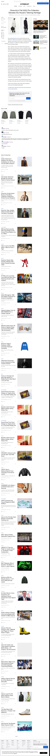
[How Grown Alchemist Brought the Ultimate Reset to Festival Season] (24, 181)
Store (34, 6)
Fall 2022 (30, 41)
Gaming (2, 258)
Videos (7, 741)
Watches (2, 483)
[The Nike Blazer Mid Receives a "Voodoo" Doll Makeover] (24, 712)
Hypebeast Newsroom (5, 202)
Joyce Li (3, 169)
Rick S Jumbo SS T (19, 121)
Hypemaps (23, 743)
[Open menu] (1, 4)
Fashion (15, 6)
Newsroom (29, 743)
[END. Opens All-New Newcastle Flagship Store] (24, 537)
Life (17, 744)
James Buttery (4, 302)
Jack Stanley (3, 539)
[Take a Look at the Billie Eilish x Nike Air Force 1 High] (24, 249)
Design (2, 323)
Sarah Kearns (4, 238)
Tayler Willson (4, 477)
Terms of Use (19, 100)
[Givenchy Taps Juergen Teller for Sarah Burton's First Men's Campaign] (24, 216)
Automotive (2, 591)
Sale (17, 748)
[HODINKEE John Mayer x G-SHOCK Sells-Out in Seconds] (24, 489)
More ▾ (17, 736)
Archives (18, 746)
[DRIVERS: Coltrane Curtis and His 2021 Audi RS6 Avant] (24, 457)
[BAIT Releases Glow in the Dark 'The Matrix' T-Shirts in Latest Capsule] (24, 566)
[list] (20, 26)
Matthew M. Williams (12, 39)
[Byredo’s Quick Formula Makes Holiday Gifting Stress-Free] (24, 411)
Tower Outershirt (3, 121)
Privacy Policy (23, 100)
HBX (22, 745)
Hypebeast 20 (8, 747)
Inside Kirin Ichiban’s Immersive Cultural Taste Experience (39, 31)
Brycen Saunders (3, 27)
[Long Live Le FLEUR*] (36, 48)
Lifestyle (2, 748)
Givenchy (6, 43)
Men (17, 741)
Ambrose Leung (4, 620)
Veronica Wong (4, 555)
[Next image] (30, 26)
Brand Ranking (13, 742)
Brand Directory (13, 744)
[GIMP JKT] (28, 114)
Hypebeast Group (29, 742)
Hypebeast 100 (8, 745)
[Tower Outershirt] (4, 114)
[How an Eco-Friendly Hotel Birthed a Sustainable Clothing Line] (24, 522)
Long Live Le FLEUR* (43, 47)
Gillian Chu (3, 569)
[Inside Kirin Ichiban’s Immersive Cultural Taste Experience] (40, 25)
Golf (17, 745)
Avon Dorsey (3, 268)
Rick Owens (2, 120)
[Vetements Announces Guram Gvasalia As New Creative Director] (24, 364)
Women (18, 743)
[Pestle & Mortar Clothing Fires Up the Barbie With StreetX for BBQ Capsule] (24, 616)
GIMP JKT (26, 121)
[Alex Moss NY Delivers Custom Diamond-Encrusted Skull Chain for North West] (36, 37)
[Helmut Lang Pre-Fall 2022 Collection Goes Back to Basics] (24, 698)
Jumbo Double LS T (11, 121)
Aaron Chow (3, 715)
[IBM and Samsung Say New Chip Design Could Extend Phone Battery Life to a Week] (24, 233)
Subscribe (28, 98)
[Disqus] (16, 139)
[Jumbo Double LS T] (12, 114)
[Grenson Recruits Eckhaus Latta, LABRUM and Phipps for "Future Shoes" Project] (24, 632)
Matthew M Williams (15, 104)
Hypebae (23, 744)
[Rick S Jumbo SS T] (20, 114)
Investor (28, 747)
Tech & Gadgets (3, 498)
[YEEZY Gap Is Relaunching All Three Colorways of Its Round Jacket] (24, 473)
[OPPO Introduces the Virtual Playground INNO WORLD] (24, 505)
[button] (2, 23)
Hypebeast (23, 741)
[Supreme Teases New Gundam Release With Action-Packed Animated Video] (24, 264)
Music (2, 642)
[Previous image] (10, 26)
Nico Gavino (3, 221)
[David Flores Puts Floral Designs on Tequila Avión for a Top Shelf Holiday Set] (24, 395)
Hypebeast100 (29, 6)
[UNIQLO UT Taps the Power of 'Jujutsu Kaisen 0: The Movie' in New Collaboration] (24, 551)
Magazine (7, 743)
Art (1, 744)
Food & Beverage (3, 389)
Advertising (29, 748)
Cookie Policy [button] (31, 752)
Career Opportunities (29, 746)
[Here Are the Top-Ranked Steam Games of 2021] (24, 726)
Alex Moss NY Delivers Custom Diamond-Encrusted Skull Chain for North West (43, 37)
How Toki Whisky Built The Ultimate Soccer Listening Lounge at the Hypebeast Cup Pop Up (44, 42)
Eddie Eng (3, 461)
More (24, 6)
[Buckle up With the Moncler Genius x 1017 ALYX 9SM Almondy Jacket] (24, 581)
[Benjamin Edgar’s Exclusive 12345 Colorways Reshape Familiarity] (24, 348)
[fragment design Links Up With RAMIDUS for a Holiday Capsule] (24, 314)
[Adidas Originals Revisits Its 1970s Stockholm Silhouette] (24, 682)
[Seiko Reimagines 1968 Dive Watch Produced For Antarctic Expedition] (24, 299)
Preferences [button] (15, 753)
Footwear (20, 6)
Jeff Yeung (3, 604)
